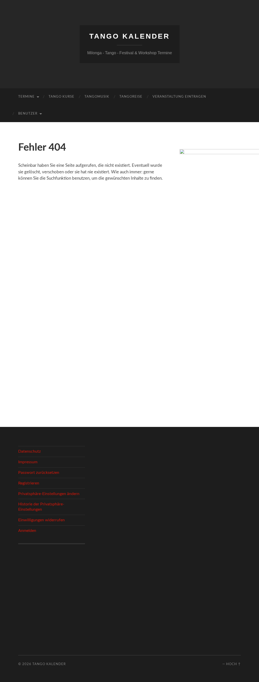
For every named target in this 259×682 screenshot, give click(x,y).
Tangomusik (96, 96)
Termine (26, 96)
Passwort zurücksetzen (38, 473)
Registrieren (28, 483)
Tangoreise (130, 96)
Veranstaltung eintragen (179, 96)
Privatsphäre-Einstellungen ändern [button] (48, 494)
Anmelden (27, 531)
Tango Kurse (61, 96)
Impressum (27, 462)
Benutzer (27, 113)
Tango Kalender (129, 36)
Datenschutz (29, 451)
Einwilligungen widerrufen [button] (41, 520)
